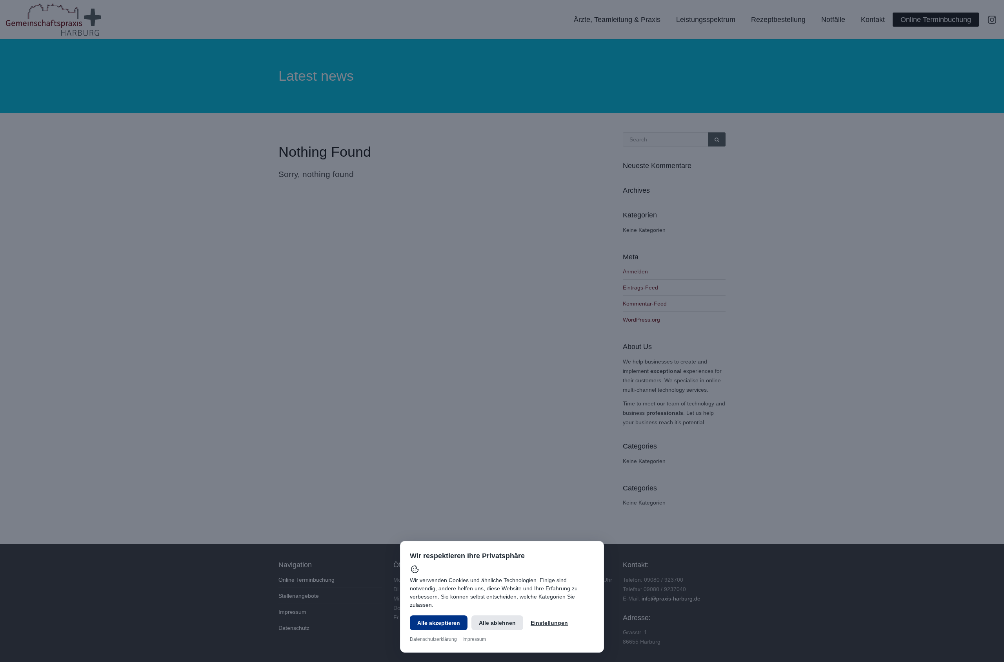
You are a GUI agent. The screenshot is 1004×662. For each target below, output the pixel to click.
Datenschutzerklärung (433, 639)
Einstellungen (549, 623)
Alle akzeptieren (438, 623)
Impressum (474, 639)
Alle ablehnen (497, 623)
